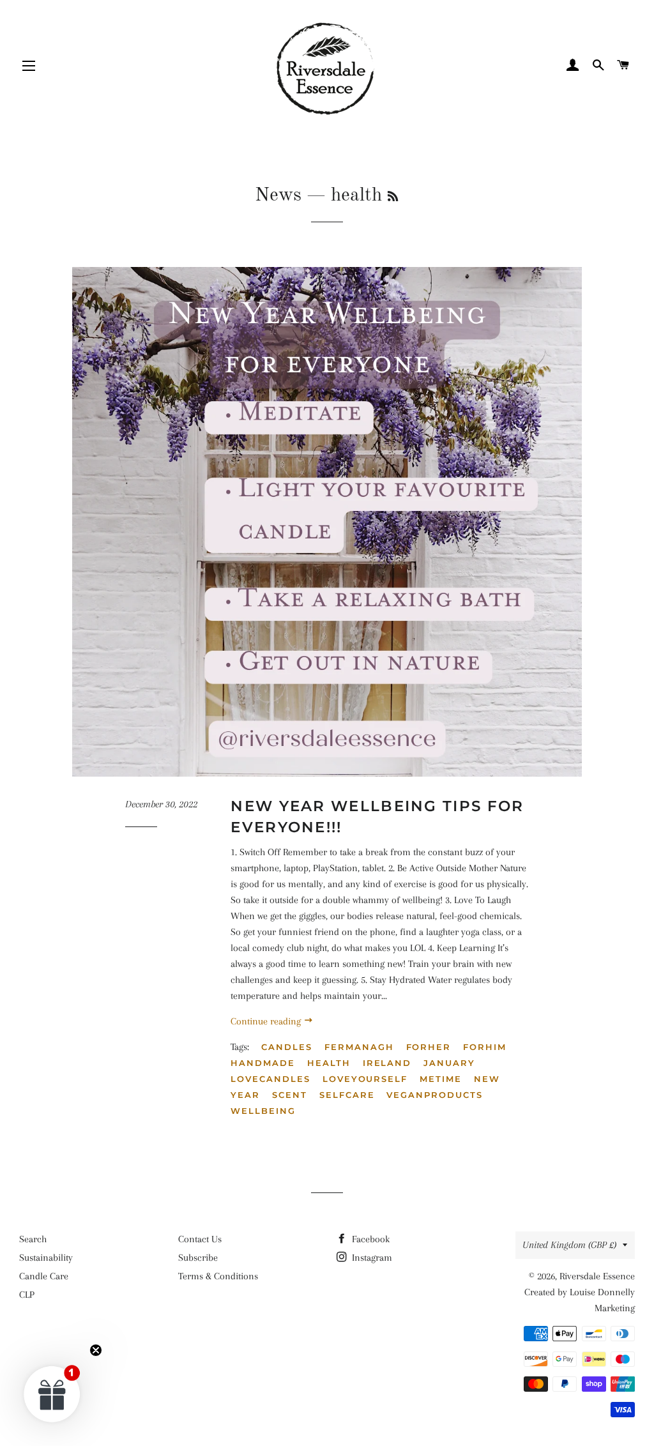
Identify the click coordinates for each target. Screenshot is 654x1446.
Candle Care (43, 1276)
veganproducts (434, 1095)
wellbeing (263, 1111)
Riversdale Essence (597, 1276)
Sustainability (46, 1257)
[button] (52, 1393)
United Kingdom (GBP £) (569, 1245)
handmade (263, 1063)
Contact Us (200, 1239)
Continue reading (267, 1021)
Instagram (370, 1257)
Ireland (387, 1063)
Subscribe (198, 1257)
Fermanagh (359, 1047)
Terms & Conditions (218, 1276)
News (278, 195)
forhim (484, 1047)
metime (441, 1079)
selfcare (347, 1095)
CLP (26, 1294)
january (449, 1063)
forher (429, 1047)
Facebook (369, 1239)
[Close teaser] (95, 1350)
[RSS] (393, 197)
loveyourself (365, 1079)
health (329, 1063)
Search (33, 1239)
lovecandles (270, 1079)
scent (289, 1095)
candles (286, 1047)
